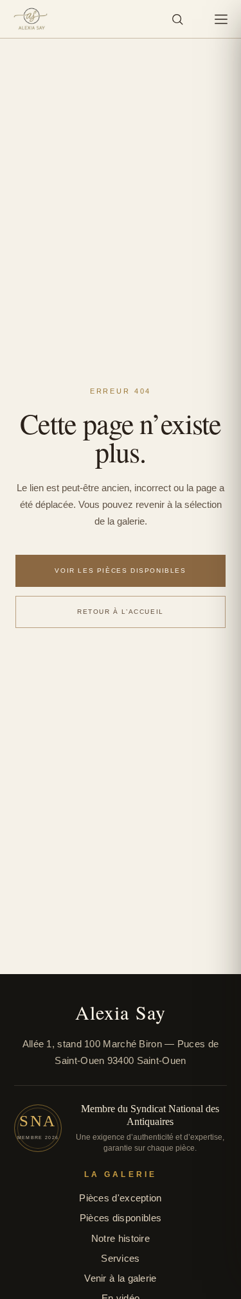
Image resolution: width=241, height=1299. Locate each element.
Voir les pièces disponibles (120, 570)
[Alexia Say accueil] (30, 19)
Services (120, 1258)
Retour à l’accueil (120, 611)
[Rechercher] (177, 19)
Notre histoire (120, 1238)
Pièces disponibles (120, 1217)
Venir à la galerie (120, 1278)
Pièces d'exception (120, 1197)
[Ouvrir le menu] (221, 19)
